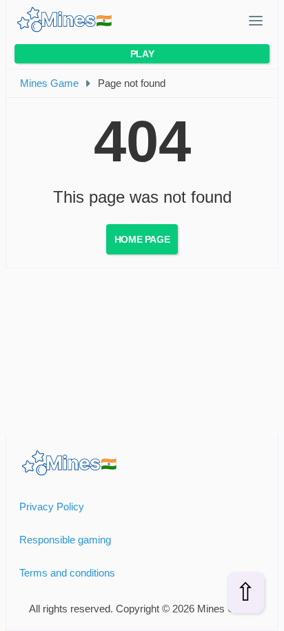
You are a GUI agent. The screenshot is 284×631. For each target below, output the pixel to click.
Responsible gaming (65, 539)
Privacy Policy (51, 506)
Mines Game (49, 83)
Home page (142, 239)
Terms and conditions (67, 573)
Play (142, 53)
